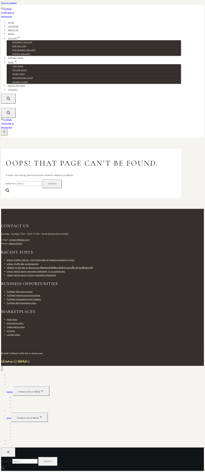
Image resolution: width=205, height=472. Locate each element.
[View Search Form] (8, 99)
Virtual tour (15, 58)
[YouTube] (11, 361)
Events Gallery (21, 54)
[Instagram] (15, 361)
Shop (9, 418)
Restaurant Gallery (24, 50)
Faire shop (18, 74)
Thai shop (18, 66)
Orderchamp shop (16, 327)
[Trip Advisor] (20, 361)
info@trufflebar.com (19, 240)
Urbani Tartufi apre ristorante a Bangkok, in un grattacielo (36, 271)
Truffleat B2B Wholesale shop (21, 303)
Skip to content (9, 3)
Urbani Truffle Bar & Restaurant (22, 264)
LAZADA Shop (13, 334)
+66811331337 (15, 243)
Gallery (10, 392)
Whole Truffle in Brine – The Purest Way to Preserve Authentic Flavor (40, 260)
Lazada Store (20, 82)
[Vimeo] (24, 361)
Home (11, 22)
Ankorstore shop (22, 78)
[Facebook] (3, 361)
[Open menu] (4, 132)
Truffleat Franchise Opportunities (23, 295)
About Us (13, 30)
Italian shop (19, 70)
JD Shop (11, 331)
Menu (11, 34)
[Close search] (8, 452)
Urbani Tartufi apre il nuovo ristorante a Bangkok (31, 275)
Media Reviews (16, 86)
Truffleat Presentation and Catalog (24, 299)
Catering (13, 26)
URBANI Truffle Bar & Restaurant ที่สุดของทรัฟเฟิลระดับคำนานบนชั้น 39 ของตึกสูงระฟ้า (50, 267)
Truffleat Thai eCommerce (19, 291)
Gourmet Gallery (22, 42)
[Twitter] (7, 361)
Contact (13, 89)
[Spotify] (28, 361)
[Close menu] (2, 368)
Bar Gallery (19, 46)
